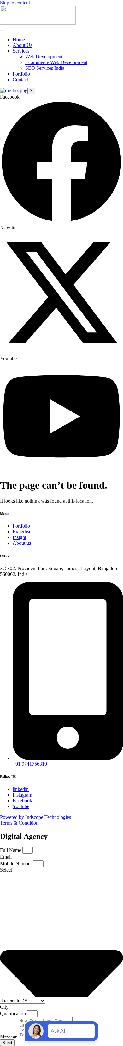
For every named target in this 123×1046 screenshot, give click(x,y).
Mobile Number (16, 863)
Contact (20, 79)
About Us (22, 45)
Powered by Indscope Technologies (35, 817)
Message (9, 1036)
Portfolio (21, 73)
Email (6, 856)
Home (19, 39)
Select (6, 869)
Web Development (43, 56)
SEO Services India (44, 68)
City (5, 1007)
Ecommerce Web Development (56, 62)
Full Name (11, 850)
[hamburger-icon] (2, 30)
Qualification (13, 1013)
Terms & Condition (19, 823)
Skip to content (15, 2)
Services (21, 51)
